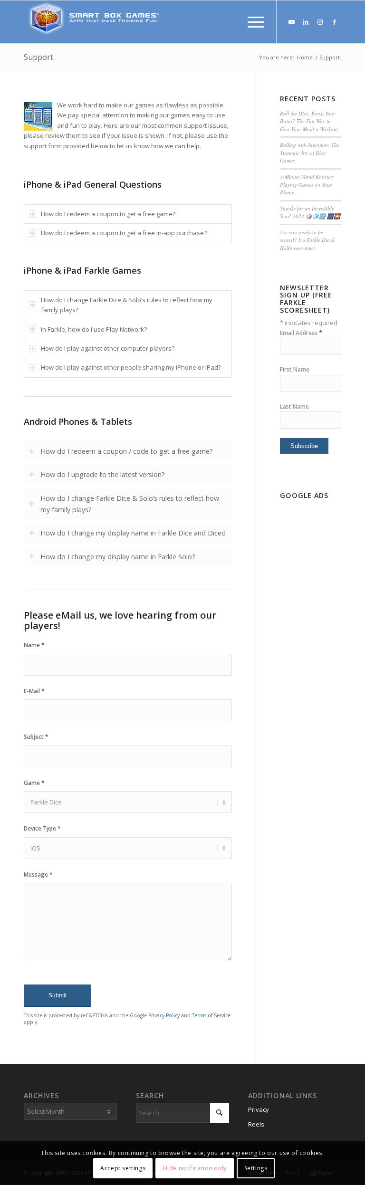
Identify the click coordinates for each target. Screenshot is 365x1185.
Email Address (301, 333)
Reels (256, 1124)
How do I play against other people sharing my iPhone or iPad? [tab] (131, 367)
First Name (294, 369)
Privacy (258, 1109)
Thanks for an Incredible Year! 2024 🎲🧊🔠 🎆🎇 (310, 212)
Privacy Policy (164, 1015)
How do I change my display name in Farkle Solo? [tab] (117, 556)
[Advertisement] (310, 645)
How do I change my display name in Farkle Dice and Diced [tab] (133, 532)
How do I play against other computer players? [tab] (107, 348)
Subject (36, 737)
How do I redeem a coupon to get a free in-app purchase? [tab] (124, 233)
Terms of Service (211, 1015)
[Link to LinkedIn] (305, 22)
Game (34, 783)
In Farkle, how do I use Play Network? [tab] (94, 329)
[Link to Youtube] (291, 22)
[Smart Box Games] (95, 21)
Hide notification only (195, 1168)
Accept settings (122, 1168)
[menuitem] (251, 21)
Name (34, 645)
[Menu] (251, 21)
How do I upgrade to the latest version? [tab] (102, 474)
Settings (256, 1168)
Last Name (294, 406)
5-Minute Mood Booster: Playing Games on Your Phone (307, 184)
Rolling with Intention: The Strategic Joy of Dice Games (309, 152)
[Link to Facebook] (334, 22)
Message (38, 874)
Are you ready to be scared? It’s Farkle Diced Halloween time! (307, 240)
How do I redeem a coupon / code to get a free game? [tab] (126, 451)
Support (38, 57)
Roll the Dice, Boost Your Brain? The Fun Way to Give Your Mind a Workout (309, 121)
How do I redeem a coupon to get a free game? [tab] (108, 214)
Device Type (42, 828)
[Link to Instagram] (320, 22)
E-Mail (34, 691)
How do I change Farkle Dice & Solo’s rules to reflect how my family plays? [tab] (126, 305)
